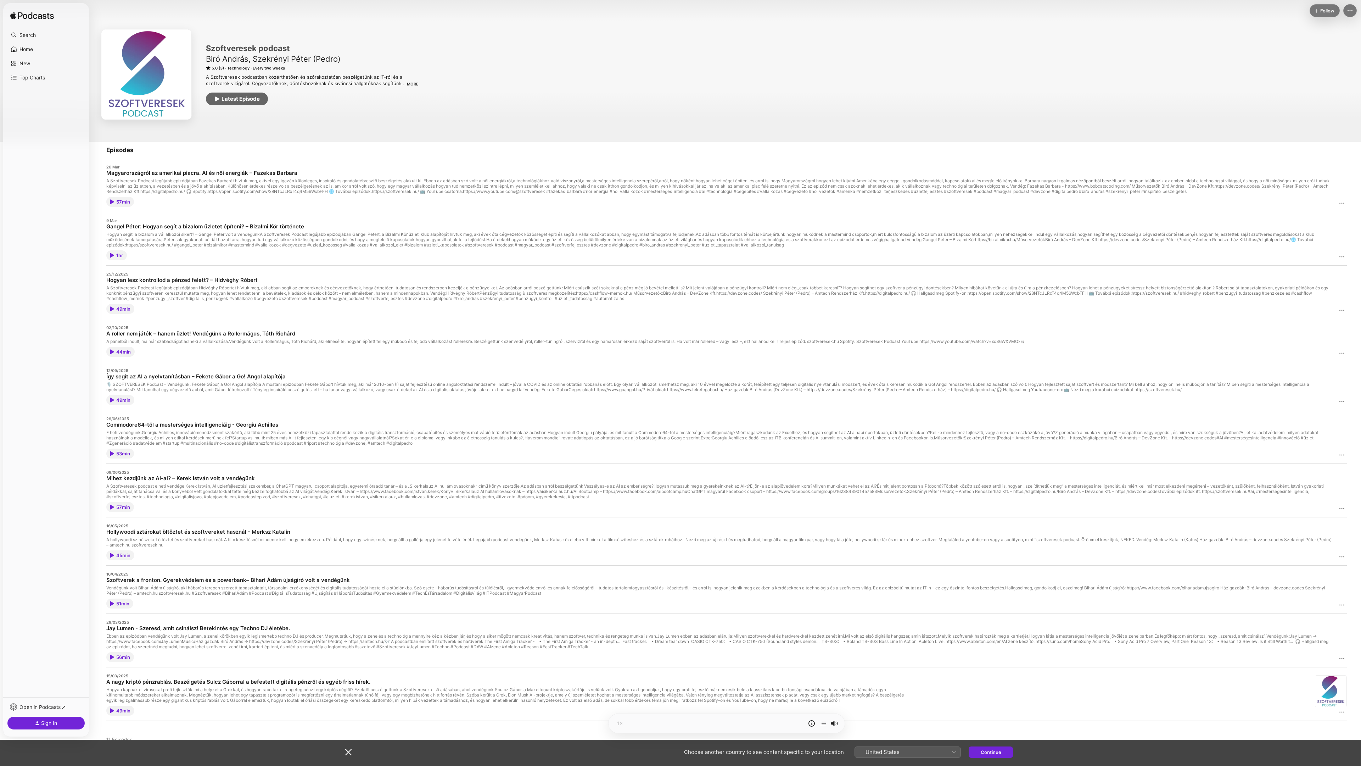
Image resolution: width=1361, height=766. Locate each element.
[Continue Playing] (823, 723)
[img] (32, 16)
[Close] (348, 752)
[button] (46, 35)
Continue (991, 752)
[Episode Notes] (811, 723)
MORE (413, 84)
